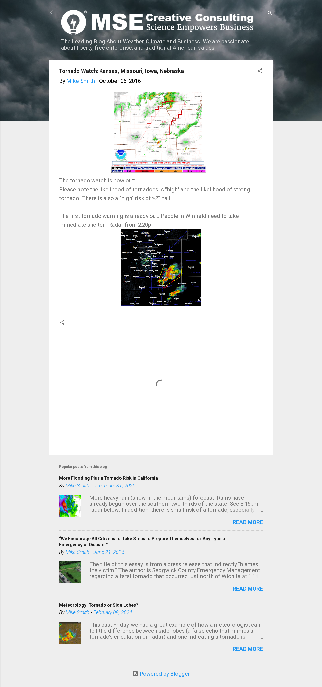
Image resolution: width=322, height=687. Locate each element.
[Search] (270, 13)
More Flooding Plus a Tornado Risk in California (108, 478)
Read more (248, 522)
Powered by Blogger (164, 674)
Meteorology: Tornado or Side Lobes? (98, 605)
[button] (260, 71)
